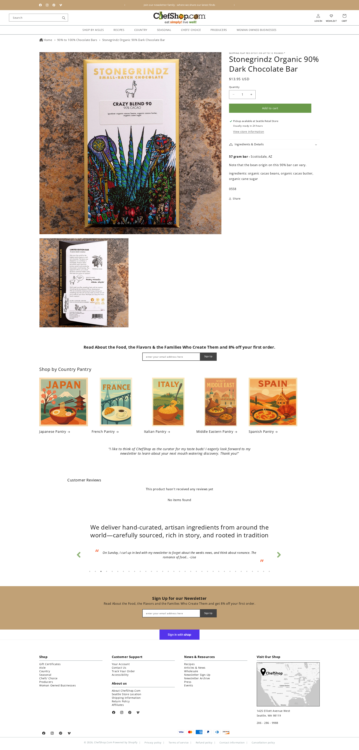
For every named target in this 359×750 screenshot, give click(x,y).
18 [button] (185, 571)
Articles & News (194, 667)
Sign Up (208, 356)
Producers (46, 682)
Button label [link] (179, 464)
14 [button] (163, 571)
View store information (248, 132)
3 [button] (101, 571)
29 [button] (247, 571)
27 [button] (235, 571)
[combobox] (38, 17)
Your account (121, 664)
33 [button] (269, 571)
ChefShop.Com (103, 742)
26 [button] (230, 571)
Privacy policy (153, 742)
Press (187, 682)
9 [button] (134, 571)
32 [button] (264, 571)
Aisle (42, 667)
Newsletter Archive (197, 678)
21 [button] (202, 571)
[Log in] (318, 16)
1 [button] (90, 571)
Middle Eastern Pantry (214, 431)
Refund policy (204, 742)
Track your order (123, 671)
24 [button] (219, 571)
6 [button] (118, 571)
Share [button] (237, 198)
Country (44, 671)
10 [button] (140, 571)
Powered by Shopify (125, 742)
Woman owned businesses (57, 685)
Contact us (119, 667)
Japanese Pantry (52, 431)
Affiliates (118, 705)
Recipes (189, 664)
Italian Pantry (155, 431)
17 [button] (179, 571)
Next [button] (278, 554)
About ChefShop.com (126, 690)
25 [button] (224, 571)
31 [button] (258, 571)
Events (188, 685)
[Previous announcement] (125, 5)
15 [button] (168, 571)
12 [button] (151, 571)
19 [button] (191, 571)
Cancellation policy (263, 742)
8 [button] (129, 571)
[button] (274, 144)
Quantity (234, 87)
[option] (179, 556)
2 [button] (95, 571)
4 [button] (106, 571)
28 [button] (241, 571)
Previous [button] (78, 554)
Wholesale (191, 671)
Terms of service (179, 742)
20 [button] (196, 571)
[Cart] (344, 16)
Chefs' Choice (48, 678)
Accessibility (120, 674)
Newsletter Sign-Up (197, 674)
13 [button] (157, 571)
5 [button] (112, 571)
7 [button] (123, 571)
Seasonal (45, 674)
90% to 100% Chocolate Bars (77, 40)
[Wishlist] (331, 16)
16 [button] (174, 571)
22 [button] (207, 571)
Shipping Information (126, 698)
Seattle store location (126, 694)
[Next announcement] (234, 5)
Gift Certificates (50, 664)
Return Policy (121, 701)
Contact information (232, 742)
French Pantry (103, 431)
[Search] (64, 18)
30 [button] (252, 571)
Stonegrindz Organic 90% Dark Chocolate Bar (133, 40)
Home (48, 40)
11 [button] (146, 571)
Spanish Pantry (261, 431)
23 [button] (213, 571)
